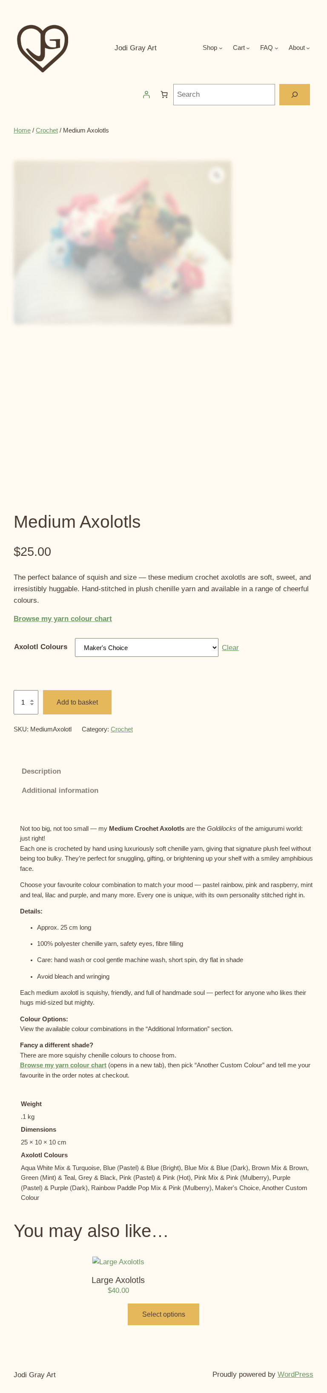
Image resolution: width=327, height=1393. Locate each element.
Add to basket (77, 702)
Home (22, 130)
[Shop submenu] (221, 48)
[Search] (294, 94)
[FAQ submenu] (276, 48)
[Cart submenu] (248, 48)
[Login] (146, 95)
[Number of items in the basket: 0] (164, 95)
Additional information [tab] (60, 790)
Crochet (47, 130)
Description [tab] (41, 771)
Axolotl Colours (40, 647)
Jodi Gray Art (136, 48)
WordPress (295, 1374)
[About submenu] (308, 48)
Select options (163, 1314)
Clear (230, 648)
